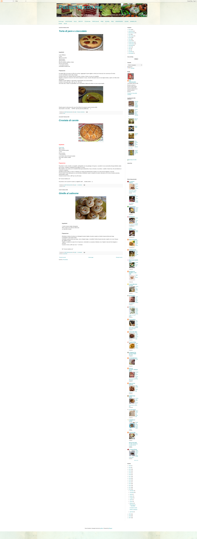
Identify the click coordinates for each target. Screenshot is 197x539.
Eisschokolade (136, 231)
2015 (130, 480)
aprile (131, 499)
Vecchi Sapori (132, 295)
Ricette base (131, 42)
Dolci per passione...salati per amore (133, 369)
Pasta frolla (61, 147)
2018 (130, 474)
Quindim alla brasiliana (136, 152)
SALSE (65, 23)
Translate (132, 68)
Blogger (110, 528)
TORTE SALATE (95, 21)
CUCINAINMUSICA (133, 358)
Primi (130, 34)
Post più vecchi (119, 257)
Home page (61, 21)
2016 (130, 478)
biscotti (130, 37)
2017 (130, 476)
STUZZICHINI (87, 21)
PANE (112, 21)
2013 (130, 483)
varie (130, 50)
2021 (130, 469)
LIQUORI (126, 21)
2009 (130, 514)
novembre (132, 492)
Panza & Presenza (133, 239)
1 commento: (79, 184)
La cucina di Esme (133, 449)
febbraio (132, 503)
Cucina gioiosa (132, 319)
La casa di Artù (132, 409)
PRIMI (102, 21)
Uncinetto (131, 51)
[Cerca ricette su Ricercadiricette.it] (131, 159)
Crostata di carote (69, 120)
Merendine (131, 354)
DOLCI (75, 21)
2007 (130, 517)
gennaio (132, 511)
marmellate (131, 45)
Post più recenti (62, 257)
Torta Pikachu (136, 434)
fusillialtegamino (132, 249)
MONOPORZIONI (119, 21)
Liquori (130, 47)
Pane (130, 39)
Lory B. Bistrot (132, 206)
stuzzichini (65, 253)
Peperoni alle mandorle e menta (136, 243)
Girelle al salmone (69, 193)
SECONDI (107, 21)
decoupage (131, 53)
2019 (130, 472)
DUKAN (60, 23)
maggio (131, 497)
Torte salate (131, 36)
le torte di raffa (132, 432)
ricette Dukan (131, 43)
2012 (130, 485)
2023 (130, 465)
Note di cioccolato (133, 442)
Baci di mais (136, 119)
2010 (130, 489)
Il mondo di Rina (132, 342)
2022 (130, 467)
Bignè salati (136, 127)
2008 (130, 515)
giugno (131, 496)
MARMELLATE (133, 21)
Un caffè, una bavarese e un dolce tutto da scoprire (133, 445)
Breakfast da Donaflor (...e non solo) (132, 273)
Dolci (64, 113)
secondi (130, 40)
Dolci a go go (132, 307)
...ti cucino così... (132, 195)
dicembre (132, 490)
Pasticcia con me (81, 7)
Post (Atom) (65, 259)
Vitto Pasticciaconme (132, 81)
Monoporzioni (131, 32)
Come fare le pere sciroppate (136, 253)
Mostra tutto (136, 460)
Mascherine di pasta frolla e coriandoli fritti (136, 104)
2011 (130, 487)
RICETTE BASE (68, 21)
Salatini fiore (136, 134)
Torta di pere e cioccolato (73, 31)
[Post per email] (84, 184)
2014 (130, 481)
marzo (131, 501)
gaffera (101, 528)
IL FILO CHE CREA (133, 332)
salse (130, 48)
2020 (130, 471)
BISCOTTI (81, 21)
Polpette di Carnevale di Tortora (136, 345)
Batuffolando (132, 216)
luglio (131, 494)
